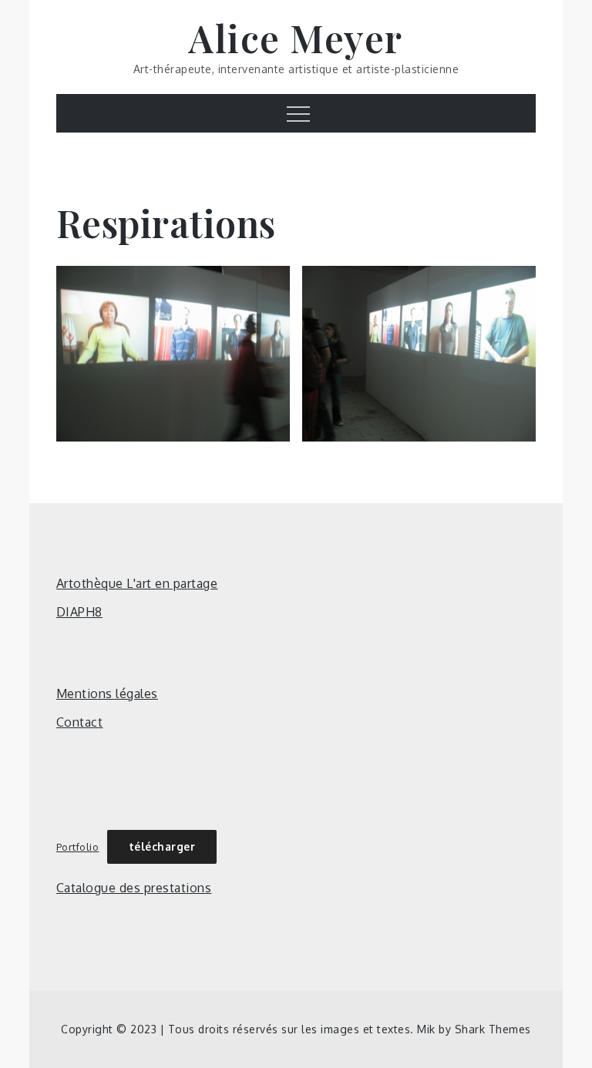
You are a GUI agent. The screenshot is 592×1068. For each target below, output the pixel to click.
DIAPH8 (79, 612)
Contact (79, 722)
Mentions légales (107, 693)
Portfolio (77, 847)
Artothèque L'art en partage (137, 583)
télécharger (162, 846)
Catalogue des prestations (134, 887)
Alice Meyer (296, 37)
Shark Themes (493, 1029)
